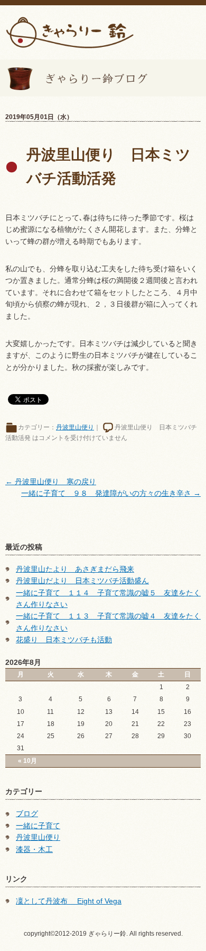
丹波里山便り (75, 427)
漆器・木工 (34, 849)
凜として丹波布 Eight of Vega (68, 901)
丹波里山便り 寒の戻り (50, 481)
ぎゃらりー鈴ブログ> (74, 78)
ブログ (27, 813)
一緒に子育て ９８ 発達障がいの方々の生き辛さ (111, 493)
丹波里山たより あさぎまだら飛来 (75, 569)
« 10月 (27, 760)
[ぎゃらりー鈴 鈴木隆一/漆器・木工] (69, 31)
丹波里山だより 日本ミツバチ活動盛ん (82, 580)
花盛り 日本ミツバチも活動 (64, 639)
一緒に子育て (38, 825)
